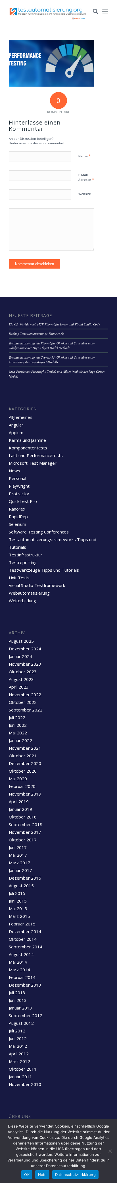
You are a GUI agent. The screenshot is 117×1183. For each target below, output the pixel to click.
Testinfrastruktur (25, 555)
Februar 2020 (22, 786)
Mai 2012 (18, 1046)
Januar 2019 (20, 809)
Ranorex (17, 509)
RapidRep (18, 516)
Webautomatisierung (29, 593)
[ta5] (48, 11)
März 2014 (19, 969)
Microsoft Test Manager (33, 463)
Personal (17, 478)
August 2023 (21, 679)
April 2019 (19, 801)
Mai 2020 (18, 778)
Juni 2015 (18, 901)
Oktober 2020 (23, 771)
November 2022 (25, 694)
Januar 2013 (20, 1008)
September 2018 (25, 824)
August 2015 (21, 885)
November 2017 (25, 832)
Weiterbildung (22, 600)
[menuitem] (92, 11)
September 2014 (25, 947)
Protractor (19, 493)
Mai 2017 (18, 855)
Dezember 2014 (25, 931)
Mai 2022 (18, 733)
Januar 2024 (20, 656)
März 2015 (19, 916)
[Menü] (105, 11)
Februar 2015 (22, 924)
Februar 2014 (22, 977)
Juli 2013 (17, 992)
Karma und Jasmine (27, 440)
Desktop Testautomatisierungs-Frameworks (36, 333)
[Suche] (92, 11)
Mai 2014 (18, 962)
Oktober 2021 (23, 755)
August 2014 (21, 954)
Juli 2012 (17, 1031)
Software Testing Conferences (39, 532)
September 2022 (25, 710)
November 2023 (25, 664)
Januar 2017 (20, 870)
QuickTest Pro (23, 501)
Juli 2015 (17, 893)
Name (84, 155)
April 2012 (19, 1053)
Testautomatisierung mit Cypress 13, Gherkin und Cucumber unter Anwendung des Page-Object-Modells (52, 359)
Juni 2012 (18, 1038)
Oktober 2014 (23, 939)
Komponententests (28, 448)
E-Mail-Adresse (86, 177)
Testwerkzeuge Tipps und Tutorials (44, 570)
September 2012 (25, 1015)
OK (27, 1174)
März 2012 (19, 1061)
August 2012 (21, 1023)
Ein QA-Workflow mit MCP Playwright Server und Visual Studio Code (54, 324)
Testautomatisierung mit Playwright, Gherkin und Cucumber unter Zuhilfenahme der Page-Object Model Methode (52, 345)
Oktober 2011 (23, 1069)
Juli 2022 (17, 717)
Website (84, 194)
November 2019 (25, 794)
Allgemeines (20, 417)
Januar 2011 (20, 1076)
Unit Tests (19, 577)
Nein (42, 1174)
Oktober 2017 (23, 840)
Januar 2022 (20, 740)
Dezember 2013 (25, 985)
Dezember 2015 (25, 878)
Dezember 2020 (25, 763)
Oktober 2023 (23, 671)
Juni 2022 (18, 725)
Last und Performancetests (36, 455)
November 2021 (25, 748)
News (14, 470)
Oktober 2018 (23, 817)
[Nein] (110, 1151)
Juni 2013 (18, 1000)
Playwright (19, 486)
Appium (16, 432)
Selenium (17, 524)
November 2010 (25, 1084)
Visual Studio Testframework (37, 585)
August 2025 (21, 641)
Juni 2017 (18, 847)
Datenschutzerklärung (75, 1174)
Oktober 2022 (23, 702)
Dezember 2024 (25, 648)
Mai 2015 (18, 908)
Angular (16, 425)
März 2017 (19, 862)
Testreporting (23, 562)
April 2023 (19, 687)
